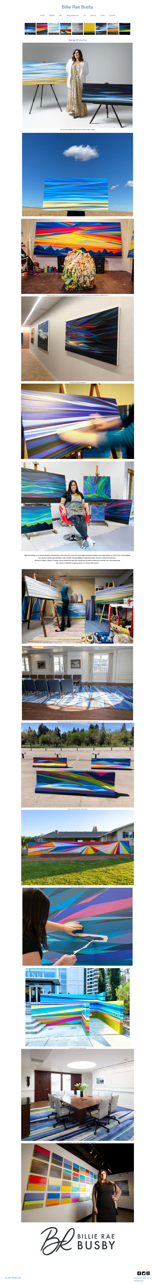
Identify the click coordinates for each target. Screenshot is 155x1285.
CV (85, 15)
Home (42, 15)
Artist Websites (138, 1281)
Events (93, 15)
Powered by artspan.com (142, 1278)
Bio (60, 15)
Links (103, 15)
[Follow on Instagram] (148, 1274)
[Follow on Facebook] (139, 1274)
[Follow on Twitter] (144, 1274)
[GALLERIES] (77, 29)
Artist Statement (73, 15)
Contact (112, 15)
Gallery (52, 15)
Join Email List (14, 1277)
